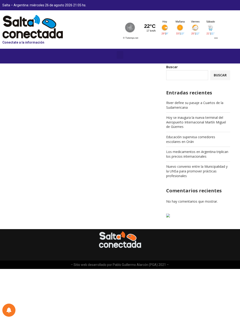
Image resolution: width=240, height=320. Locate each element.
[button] (120, 55)
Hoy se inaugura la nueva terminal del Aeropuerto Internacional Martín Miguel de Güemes (196, 122)
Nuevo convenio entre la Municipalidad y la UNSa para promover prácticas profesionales (197, 171)
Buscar (172, 67)
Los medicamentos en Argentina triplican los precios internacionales (197, 154)
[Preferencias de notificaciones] (8, 310)
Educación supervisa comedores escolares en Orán (190, 139)
